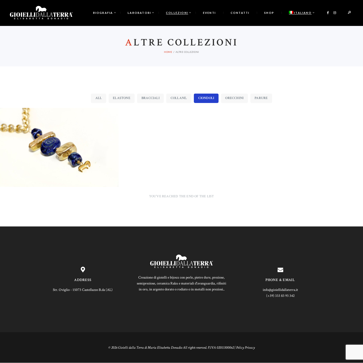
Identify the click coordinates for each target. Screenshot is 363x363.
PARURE (261, 98)
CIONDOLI (206, 98)
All (98, 98)
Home (168, 51)
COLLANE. (179, 98)
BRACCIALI (150, 98)
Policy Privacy (245, 347)
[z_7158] (59, 147)
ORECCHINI (234, 98)
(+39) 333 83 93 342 (280, 295)
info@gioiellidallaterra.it (280, 289)
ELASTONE (121, 98)
